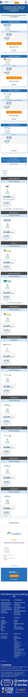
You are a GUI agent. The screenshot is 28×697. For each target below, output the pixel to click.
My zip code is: (13, 1)
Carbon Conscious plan (14, 273)
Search (16, 2)
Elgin (2, 628)
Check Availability (13, 43)
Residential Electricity (5, 602)
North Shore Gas (18, 627)
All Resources (4, 638)
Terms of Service (14, 566)
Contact (16, 636)
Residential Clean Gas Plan (14, 337)
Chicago (3, 620)
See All (2, 630)
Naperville (3, 623)
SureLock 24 (14, 489)
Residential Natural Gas (6, 604)
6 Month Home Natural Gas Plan (14, 428)
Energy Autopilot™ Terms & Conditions (20, 654)
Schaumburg (4, 621)
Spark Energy (17, 612)
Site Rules (16, 647)
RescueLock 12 (14, 458)
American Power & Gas (19, 602)
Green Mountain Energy (19, 607)
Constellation (17, 604)
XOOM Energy (17, 614)
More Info (14, 50)
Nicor (15, 625)
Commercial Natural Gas (6, 609)
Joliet (2, 625)
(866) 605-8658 (14, 81)
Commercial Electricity (6, 607)
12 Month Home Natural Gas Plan (14, 367)
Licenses (16, 657)
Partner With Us (17, 638)
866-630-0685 (14, 116)
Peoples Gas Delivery (19, 628)
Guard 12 (14, 243)
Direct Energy (17, 605)
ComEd (15, 621)
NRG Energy (17, 609)
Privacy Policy (17, 645)
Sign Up (13, 576)
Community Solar (5, 605)
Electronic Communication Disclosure (17, 643)
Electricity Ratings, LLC (16, 675)
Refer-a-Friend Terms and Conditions (19, 651)
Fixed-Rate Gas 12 (14, 212)
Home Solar (3, 611)
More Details (14, 579)
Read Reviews (4, 636)
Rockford (3, 627)
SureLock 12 (14, 397)
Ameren (16, 620)
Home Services (4, 612)
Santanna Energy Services (20, 611)
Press (15, 639)
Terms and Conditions (19, 649)
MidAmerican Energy (19, 623)
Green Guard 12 (14, 306)
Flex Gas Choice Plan (14, 178)
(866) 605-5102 (14, 47)
